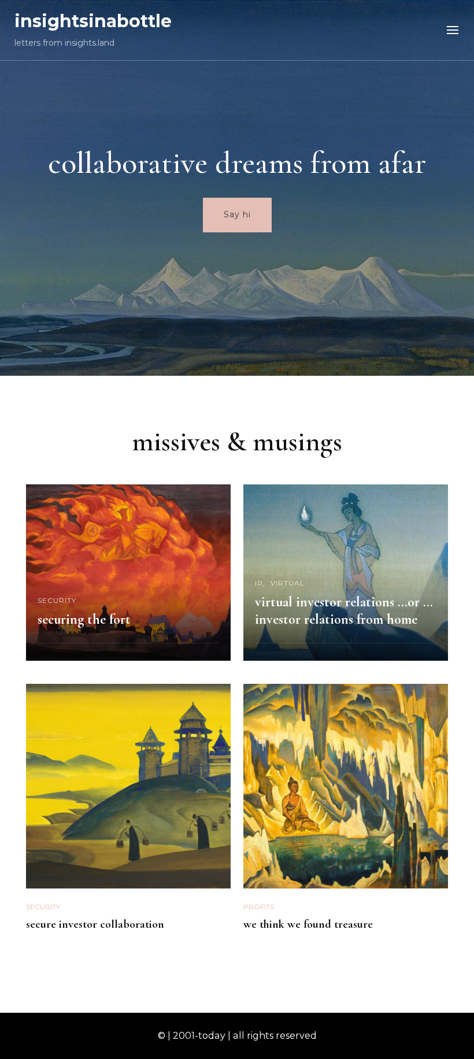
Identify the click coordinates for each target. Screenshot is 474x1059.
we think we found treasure (308, 924)
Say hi (237, 214)
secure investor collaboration (95, 924)
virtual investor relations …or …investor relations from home (344, 611)
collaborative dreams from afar (237, 163)
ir (259, 583)
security (57, 600)
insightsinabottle (93, 21)
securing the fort (84, 619)
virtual (288, 583)
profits (258, 906)
